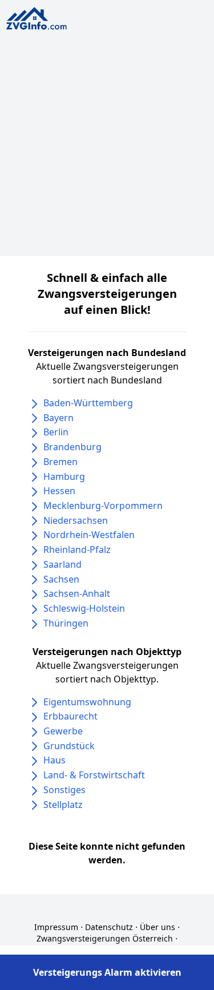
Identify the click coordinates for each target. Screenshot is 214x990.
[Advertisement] (107, 149)
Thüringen (65, 623)
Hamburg (64, 476)
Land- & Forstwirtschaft (94, 775)
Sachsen (61, 579)
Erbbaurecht (70, 716)
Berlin (55, 432)
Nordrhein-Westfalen (89, 534)
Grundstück (69, 746)
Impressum (56, 927)
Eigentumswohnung (87, 702)
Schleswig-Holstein (84, 608)
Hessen (59, 490)
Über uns (157, 927)
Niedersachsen (75, 520)
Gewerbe (63, 731)
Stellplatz (63, 804)
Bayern (58, 417)
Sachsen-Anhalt (76, 593)
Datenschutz (109, 927)
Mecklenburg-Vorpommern (103, 505)
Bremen (60, 461)
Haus (54, 760)
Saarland (62, 564)
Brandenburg (72, 447)
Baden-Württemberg (88, 403)
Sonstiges (64, 789)
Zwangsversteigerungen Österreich (105, 938)
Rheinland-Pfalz (77, 549)
